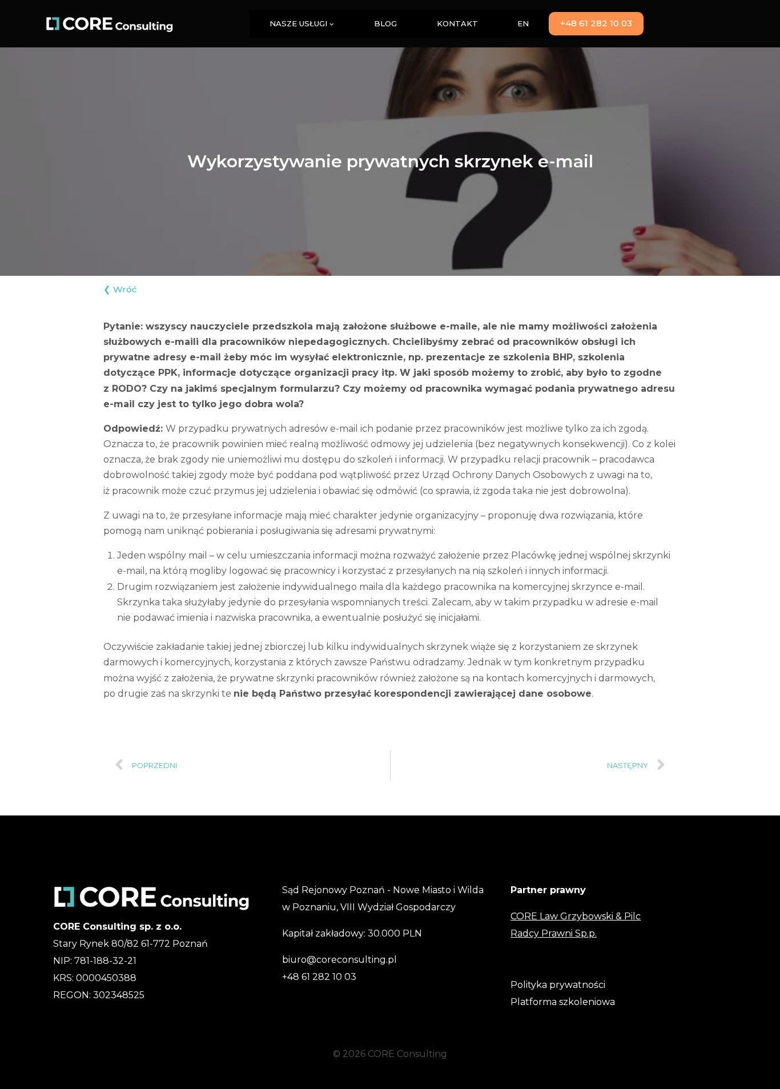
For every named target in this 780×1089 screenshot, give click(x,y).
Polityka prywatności (557, 984)
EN (523, 23)
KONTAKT (457, 23)
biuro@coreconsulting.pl (339, 959)
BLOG (385, 23)
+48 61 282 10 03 (596, 23)
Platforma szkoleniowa (562, 1001)
